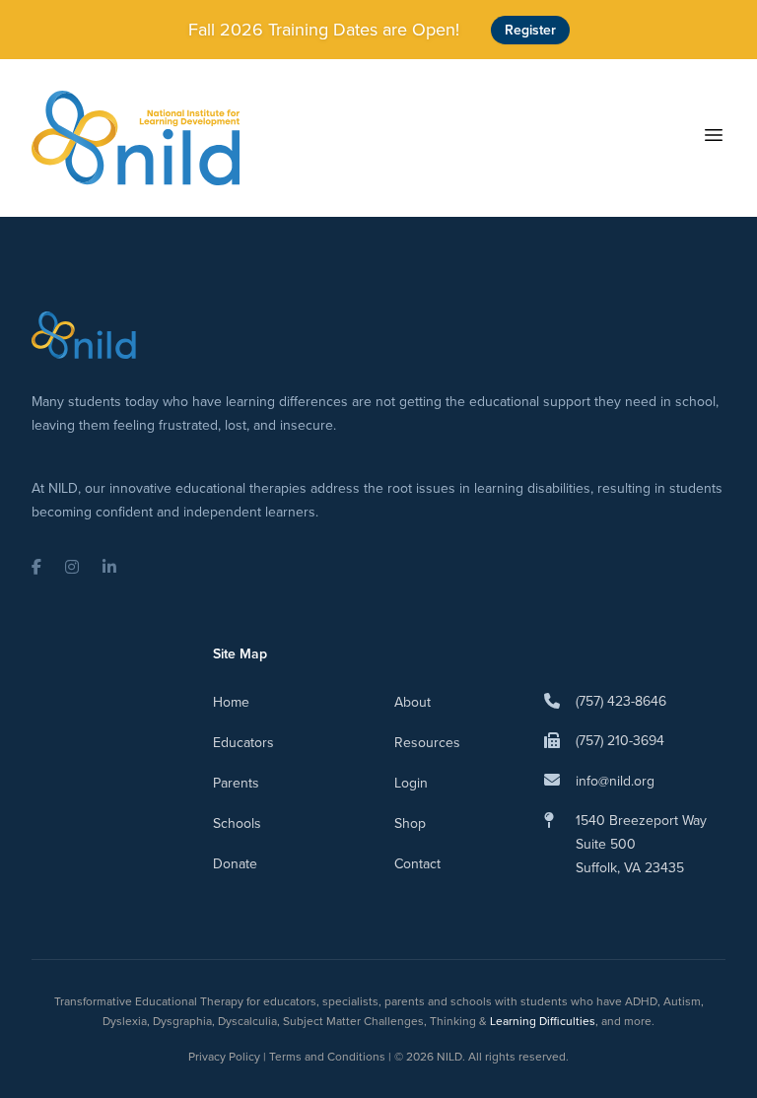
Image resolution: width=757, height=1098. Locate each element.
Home (231, 702)
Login (411, 783)
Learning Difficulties (542, 1021)
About (412, 702)
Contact (417, 864)
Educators (243, 742)
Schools (237, 823)
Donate (235, 864)
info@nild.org (615, 781)
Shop (410, 823)
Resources (427, 742)
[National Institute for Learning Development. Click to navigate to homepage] (136, 138)
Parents (236, 783)
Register (530, 30)
